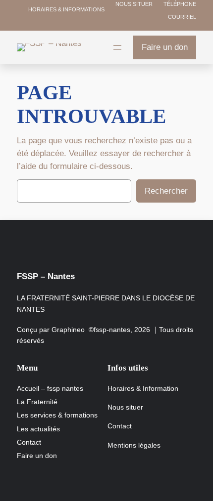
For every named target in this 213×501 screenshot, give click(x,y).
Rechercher (166, 191)
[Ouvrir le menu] (117, 47)
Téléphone (179, 4)
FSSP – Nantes (46, 276)
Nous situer (133, 4)
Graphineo (68, 330)
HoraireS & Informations (66, 9)
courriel (181, 17)
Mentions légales (133, 445)
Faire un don (165, 47)
